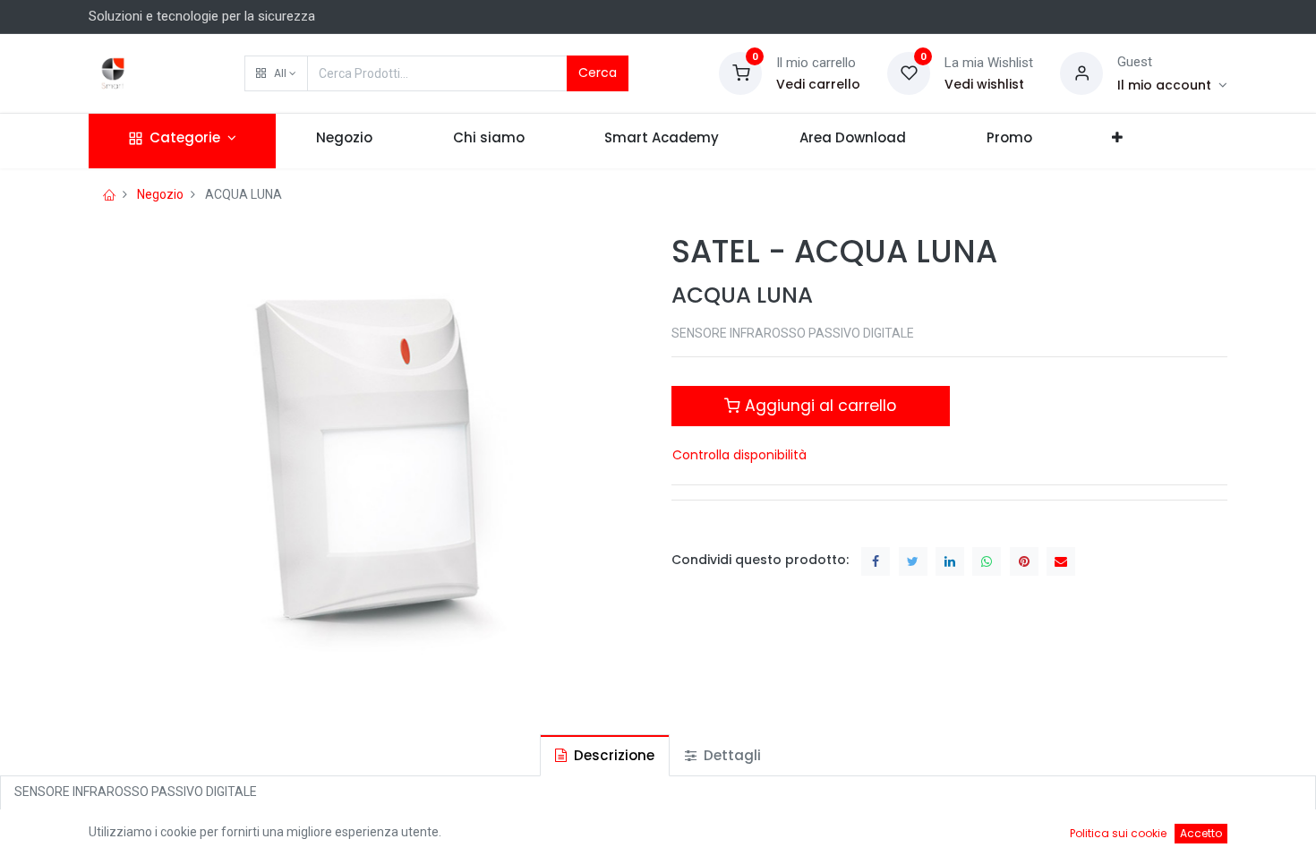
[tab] (605, 755)
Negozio (160, 194)
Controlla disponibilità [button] (739, 455)
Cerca (597, 72)
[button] (276, 73)
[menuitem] (344, 141)
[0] (740, 72)
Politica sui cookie (1118, 833)
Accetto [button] (1201, 833)
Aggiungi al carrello (818, 405)
